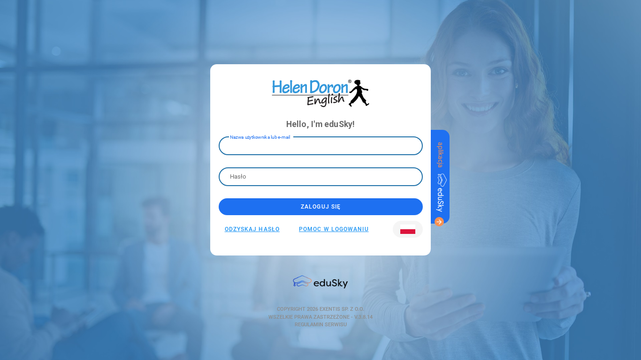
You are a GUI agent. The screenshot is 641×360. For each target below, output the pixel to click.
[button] (408, 229)
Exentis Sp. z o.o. (341, 309)
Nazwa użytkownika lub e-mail (260, 137)
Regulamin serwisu (321, 325)
